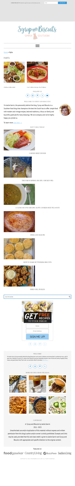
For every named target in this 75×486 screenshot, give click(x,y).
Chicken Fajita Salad (9, 87)
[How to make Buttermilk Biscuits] (19, 258)
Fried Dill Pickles (37, 289)
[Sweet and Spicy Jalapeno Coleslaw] (57, 413)
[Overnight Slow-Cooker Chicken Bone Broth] (37, 392)
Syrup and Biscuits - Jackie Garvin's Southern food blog (37, 31)
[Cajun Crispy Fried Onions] (17, 413)
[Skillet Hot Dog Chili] (37, 413)
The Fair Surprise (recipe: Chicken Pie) (37, 180)
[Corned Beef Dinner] (19, 149)
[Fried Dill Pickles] (19, 286)
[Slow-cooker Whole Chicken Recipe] (17, 392)
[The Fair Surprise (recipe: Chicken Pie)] (18, 177)
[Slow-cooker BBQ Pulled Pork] (57, 392)
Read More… (45, 360)
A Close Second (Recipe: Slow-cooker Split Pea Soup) (37, 208)
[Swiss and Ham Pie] (19, 231)
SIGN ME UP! (62, 2)
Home (6, 52)
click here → (17, 122)
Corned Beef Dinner (37, 153)
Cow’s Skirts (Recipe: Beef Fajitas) (36, 87)
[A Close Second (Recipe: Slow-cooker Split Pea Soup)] (19, 204)
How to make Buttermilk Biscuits (37, 262)
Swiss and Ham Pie (37, 235)
